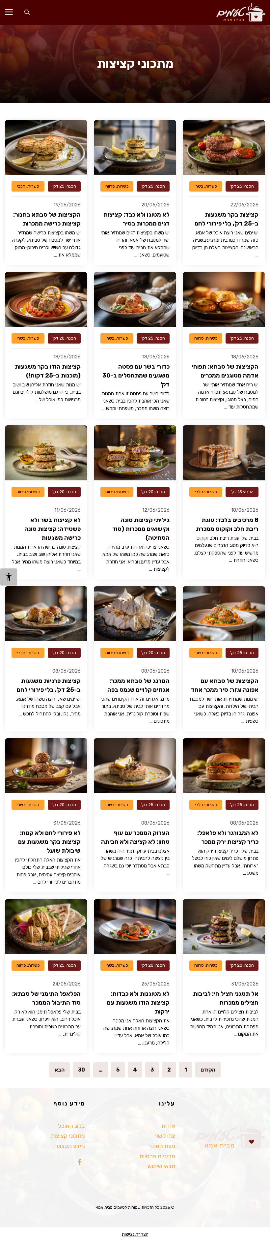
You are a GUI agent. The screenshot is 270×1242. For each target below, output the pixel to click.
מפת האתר (161, 1146)
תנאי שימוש (161, 1166)
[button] (27, 12)
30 (81, 1070)
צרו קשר (165, 1135)
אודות (168, 1126)
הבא (60, 1070)
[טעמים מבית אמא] (237, 12)
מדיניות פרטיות (157, 1156)
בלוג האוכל (71, 1126)
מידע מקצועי (70, 1146)
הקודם (208, 1070)
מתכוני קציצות (68, 1135)
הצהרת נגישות (135, 1234)
